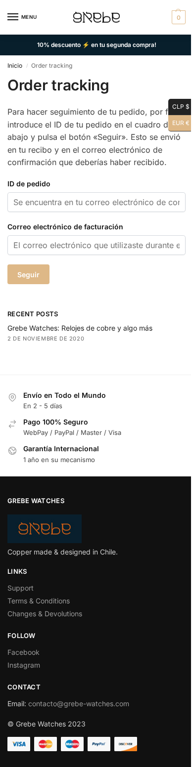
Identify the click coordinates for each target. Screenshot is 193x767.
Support (20, 588)
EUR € (179, 121)
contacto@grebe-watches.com (78, 703)
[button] (177, 17)
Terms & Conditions (38, 601)
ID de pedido (28, 183)
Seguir (28, 274)
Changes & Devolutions (44, 613)
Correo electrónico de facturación (65, 226)
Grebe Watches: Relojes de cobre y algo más (79, 328)
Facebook (23, 652)
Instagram (23, 665)
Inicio (14, 65)
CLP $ (179, 105)
